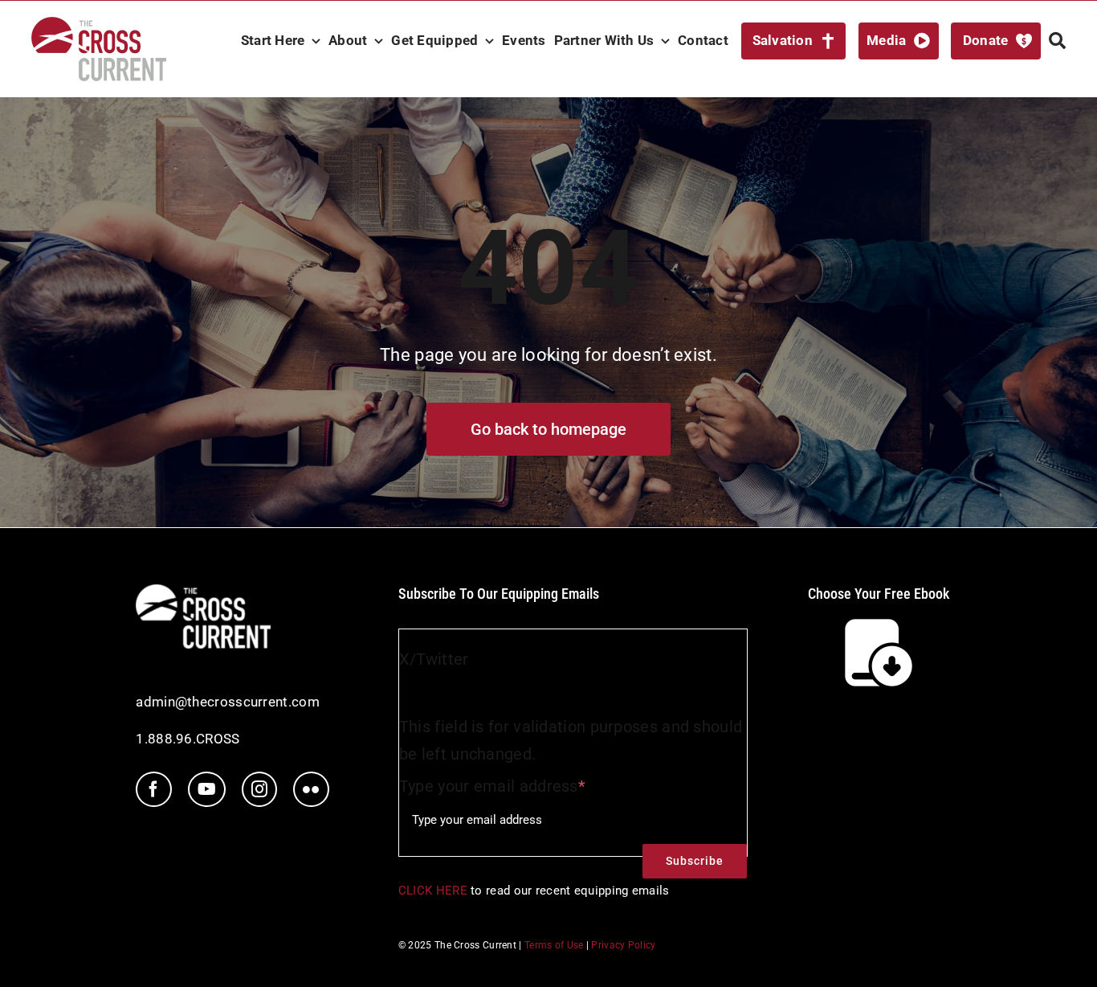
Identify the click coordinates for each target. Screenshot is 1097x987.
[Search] (1057, 41)
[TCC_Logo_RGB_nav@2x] (98, 25)
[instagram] (259, 789)
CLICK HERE (432, 890)
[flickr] (310, 789)
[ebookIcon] (878, 620)
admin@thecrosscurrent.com (228, 702)
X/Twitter (434, 659)
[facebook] (153, 789)
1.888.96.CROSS (187, 739)
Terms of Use (554, 945)
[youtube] (207, 789)
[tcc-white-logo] (203, 592)
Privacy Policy (623, 945)
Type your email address (492, 786)
